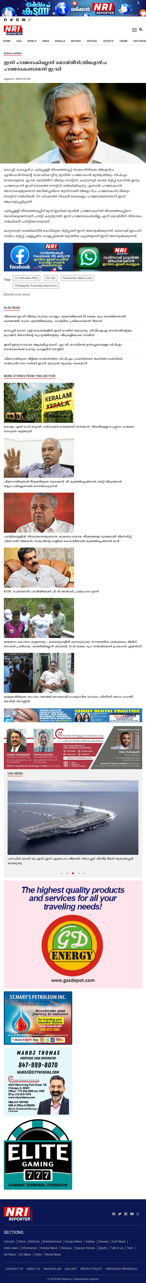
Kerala (60, 41)
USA (18, 41)
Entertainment (52, 1241)
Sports (108, 41)
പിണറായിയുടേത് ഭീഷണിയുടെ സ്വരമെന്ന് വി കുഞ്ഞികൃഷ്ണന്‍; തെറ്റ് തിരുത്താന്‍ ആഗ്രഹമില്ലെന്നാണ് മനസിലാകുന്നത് (63, 484)
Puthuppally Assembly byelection (36, 285)
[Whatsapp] (29, 20)
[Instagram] (17, 20)
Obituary (66, 1248)
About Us (33, 1269)
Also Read (12, 308)
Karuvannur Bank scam (77, 278)
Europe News (73, 1241)
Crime (124, 41)
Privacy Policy (91, 1269)
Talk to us (116, 1248)
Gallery (90, 1241)
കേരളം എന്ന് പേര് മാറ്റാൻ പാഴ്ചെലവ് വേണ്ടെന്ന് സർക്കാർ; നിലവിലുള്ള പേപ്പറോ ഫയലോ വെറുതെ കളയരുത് (69, 429)
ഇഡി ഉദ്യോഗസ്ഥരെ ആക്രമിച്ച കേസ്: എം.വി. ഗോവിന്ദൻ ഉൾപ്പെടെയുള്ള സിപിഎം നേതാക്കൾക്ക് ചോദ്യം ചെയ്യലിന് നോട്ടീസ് (63, 347)
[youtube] (23, 20)
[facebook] (5, 20)
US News (25, 1254)
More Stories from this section (29, 376)
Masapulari (52, 1269)
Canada (9, 1241)
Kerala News (13, 53)
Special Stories (85, 1248)
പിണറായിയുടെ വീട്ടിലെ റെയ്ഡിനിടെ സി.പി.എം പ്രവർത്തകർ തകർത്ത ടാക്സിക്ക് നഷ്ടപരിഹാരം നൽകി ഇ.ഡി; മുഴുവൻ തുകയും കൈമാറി (63, 361)
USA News (15, 773)
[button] (61, 873)
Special (92, 41)
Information (29, 1248)
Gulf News (118, 1241)
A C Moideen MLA (26, 278)
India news (11, 1248)
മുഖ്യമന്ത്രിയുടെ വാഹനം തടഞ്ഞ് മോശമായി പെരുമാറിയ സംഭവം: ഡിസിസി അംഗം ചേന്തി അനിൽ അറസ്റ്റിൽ (68, 699)
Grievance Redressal (121, 1269)
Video (38, 1254)
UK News (10, 1254)
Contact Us (14, 1269)
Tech (130, 1248)
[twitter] (11, 20)
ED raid (50, 278)
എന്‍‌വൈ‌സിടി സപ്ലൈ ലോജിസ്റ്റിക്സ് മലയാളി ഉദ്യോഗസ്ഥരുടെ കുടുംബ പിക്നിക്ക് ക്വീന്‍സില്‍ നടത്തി (67, 861)
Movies (76, 41)
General (103, 1241)
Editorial (34, 1241)
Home (6, 41)
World (31, 41)
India (45, 41)
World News (53, 1254)
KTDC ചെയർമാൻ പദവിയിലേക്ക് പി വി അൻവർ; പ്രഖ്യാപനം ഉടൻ (51, 592)
